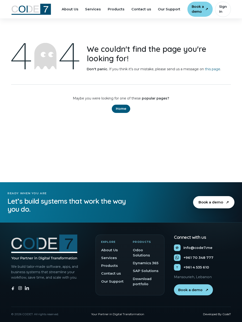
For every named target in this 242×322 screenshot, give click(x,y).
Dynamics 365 (145, 263)
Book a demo (200, 9)
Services (93, 9)
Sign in (223, 9)
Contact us (141, 9)
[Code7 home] (31, 9)
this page (212, 69)
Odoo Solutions (141, 252)
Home (121, 109)
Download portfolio (142, 281)
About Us (70, 9)
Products (116, 9)
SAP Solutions (145, 271)
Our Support (169, 9)
